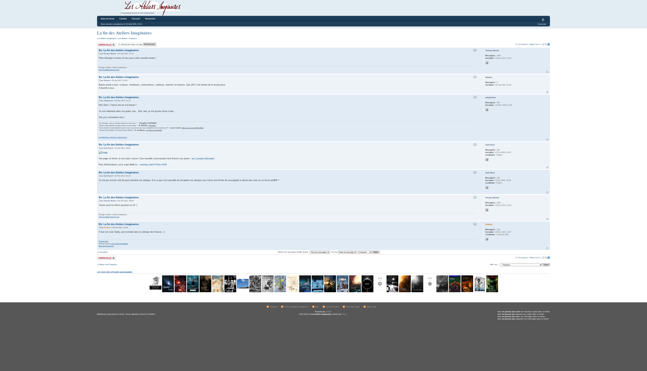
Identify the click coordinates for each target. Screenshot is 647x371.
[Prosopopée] (218, 292)
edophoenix (108, 101)
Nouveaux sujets (353, 307)
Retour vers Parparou (108, 264)
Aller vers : (494, 264)
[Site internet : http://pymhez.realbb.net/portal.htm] (487, 109)
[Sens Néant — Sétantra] (205, 292)
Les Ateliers (123, 38)
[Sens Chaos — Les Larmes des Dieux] (180, 292)
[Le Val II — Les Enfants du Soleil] (430, 292)
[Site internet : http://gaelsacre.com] (487, 159)
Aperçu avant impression (543, 20)
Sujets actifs (372, 307)
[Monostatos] (330, 292)
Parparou (133, 38)
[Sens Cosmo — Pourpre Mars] (168, 292)
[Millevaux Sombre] (193, 292)
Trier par (334, 252)
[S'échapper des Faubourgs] (392, 292)
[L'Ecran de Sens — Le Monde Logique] (442, 292)
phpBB (328, 312)
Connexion (541, 24)
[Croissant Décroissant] (369, 252)
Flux (317, 307)
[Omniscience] (367, 292)
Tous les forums (332, 307)
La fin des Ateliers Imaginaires (124, 33)
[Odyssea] (479, 292)
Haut (547, 72)
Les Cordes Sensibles (119, 244)
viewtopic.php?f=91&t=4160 (153, 164)
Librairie (123, 19)
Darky (344, 314)
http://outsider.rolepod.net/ (109, 70)
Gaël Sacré (108, 148)
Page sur (535, 44)
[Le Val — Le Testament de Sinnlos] (380, 292)
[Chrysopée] (292, 292)
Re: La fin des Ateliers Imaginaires (119, 50)
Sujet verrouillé (103, 43)
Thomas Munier (110, 54)
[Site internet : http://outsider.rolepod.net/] (487, 62)
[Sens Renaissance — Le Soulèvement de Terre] (405, 292)
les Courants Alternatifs (203, 158)
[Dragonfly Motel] (230, 292)
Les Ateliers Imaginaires (106, 38)
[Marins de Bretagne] (280, 292)
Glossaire (136, 19)
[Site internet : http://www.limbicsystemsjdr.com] (487, 239)
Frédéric (107, 227)
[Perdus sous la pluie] (155, 292)
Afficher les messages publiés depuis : (294, 252)
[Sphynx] (305, 292)
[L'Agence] (342, 292)
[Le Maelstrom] (417, 292)
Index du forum (107, 19)
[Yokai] (455, 292)
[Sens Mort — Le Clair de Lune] (355, 292)
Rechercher (150, 19)
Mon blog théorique (106, 246)
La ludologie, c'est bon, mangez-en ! (113, 137)
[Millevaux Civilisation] (255, 292)
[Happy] (243, 292)
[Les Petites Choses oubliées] (317, 292)
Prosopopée (103, 241)
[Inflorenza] (492, 292)
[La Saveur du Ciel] (467, 292)
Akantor (107, 80)
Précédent (103, 252)
